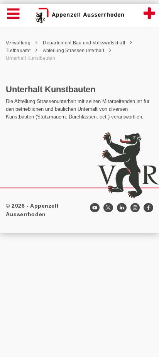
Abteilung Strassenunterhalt (74, 50)
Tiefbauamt (19, 50)
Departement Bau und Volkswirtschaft (84, 43)
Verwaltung (19, 43)
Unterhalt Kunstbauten (30, 58)
